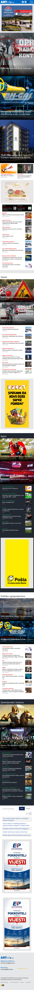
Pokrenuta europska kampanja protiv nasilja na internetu (12, 755)
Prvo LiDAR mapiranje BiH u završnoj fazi (12, 676)
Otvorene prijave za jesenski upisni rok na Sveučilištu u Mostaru (24, 176)
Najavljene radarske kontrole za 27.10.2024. (7, 209)
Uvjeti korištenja (4, 982)
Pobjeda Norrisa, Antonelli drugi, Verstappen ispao (11, 516)
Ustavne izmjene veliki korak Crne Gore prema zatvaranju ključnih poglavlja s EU (12, 662)
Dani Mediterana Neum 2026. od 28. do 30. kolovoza (13, 776)
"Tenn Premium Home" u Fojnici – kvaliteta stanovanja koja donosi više (15, 156)
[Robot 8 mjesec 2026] (17, 403)
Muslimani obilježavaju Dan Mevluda (12, 250)
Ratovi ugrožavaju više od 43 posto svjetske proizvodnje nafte (12, 222)
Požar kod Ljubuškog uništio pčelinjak (13, 343)
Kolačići (22, 982)
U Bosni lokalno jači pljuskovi (10, 243)
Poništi (28, 808)
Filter (21, 808)
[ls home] (17, 18)
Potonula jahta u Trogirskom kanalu (12, 350)
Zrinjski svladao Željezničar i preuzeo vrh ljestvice (13, 509)
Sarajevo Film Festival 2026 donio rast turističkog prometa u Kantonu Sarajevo (15, 745)
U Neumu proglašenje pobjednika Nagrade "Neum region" (11, 769)
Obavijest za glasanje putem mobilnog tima (13, 683)
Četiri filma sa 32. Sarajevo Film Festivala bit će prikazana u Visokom (12, 789)
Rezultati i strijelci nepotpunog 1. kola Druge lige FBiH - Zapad (13, 496)
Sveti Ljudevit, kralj (7, 236)
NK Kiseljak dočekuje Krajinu (10, 530)
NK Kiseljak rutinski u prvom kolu (11, 523)
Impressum (28, 982)
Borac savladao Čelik (8, 502)
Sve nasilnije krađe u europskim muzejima (11, 265)
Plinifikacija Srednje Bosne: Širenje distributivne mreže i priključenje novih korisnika (16, 112)
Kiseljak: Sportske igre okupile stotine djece (15, 832)
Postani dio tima (22, 968)
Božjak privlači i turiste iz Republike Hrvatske (12, 796)
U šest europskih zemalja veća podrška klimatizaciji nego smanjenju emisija (12, 655)
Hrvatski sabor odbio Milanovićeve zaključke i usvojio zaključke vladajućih (13, 690)
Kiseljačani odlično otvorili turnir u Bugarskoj (15, 828)
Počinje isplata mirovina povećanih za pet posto (16, 835)
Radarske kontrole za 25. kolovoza (16, 68)
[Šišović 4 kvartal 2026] (17, 191)
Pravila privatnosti (14, 982)
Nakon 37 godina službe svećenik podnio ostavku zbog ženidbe (11, 762)
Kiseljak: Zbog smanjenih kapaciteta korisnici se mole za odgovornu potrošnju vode (12, 371)
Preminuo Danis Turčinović (21, 209)
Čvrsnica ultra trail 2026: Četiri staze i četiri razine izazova (16, 456)
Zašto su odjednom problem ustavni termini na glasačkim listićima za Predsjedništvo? (12, 669)
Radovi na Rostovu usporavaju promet (13, 214)
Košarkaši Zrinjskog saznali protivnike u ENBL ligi (15, 479)
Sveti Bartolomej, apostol (9, 782)
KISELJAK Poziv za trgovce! (7, 175)
